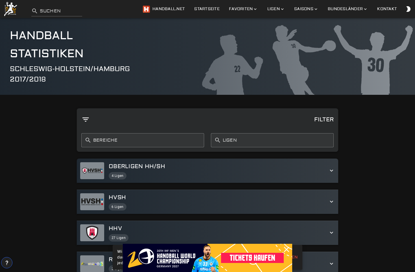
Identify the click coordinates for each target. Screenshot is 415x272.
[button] (286, 249)
